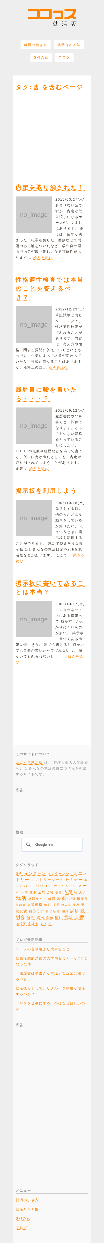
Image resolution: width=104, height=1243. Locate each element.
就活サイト (37, 899)
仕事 (33, 892)
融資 (65, 911)
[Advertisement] (52, 134)
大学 (82, 892)
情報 (47, 905)
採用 (56, 905)
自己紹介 (53, 911)
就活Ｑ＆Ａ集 (68, 45)
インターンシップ (62, 873)
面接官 (21, 923)
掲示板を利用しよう (47, 490)
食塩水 (33, 923)
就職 (52, 899)
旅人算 (66, 905)
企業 (41, 892)
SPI (19, 873)
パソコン (44, 886)
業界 (76, 905)
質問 (31, 917)
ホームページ (65, 886)
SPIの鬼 (41, 57)
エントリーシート (47, 880)
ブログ (64, 57)
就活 (21, 898)
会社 (50, 892)
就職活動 (66, 898)
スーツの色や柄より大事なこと (43, 949)
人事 (25, 892)
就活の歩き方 (35, 45)
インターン (35, 873)
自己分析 (36, 911)
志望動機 (35, 905)
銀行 (59, 917)
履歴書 (82, 899)
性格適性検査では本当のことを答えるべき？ (50, 288)
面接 (79, 916)
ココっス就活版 (29, 762)
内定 (68, 891)
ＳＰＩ (46, 923)
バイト (29, 886)
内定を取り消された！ (50, 187)
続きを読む (42, 257)
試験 (74, 911)
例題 (58, 892)
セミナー (74, 879)
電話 (68, 917)
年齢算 (21, 905)
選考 (41, 917)
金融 (49, 917)
